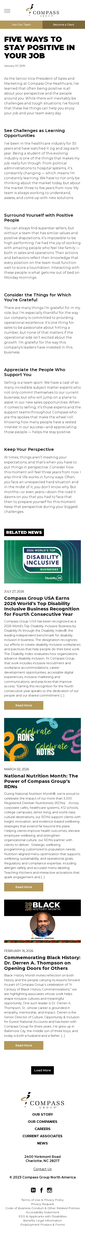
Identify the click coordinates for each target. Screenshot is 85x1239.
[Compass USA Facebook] (41, 1190)
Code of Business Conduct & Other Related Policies (42, 1208)
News (42, 1143)
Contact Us (42, 1169)
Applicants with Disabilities (48, 1216)
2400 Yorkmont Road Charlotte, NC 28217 (42, 1159)
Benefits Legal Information (42, 1220)
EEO (22, 1216)
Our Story (42, 1114)
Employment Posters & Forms (42, 1224)
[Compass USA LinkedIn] (33, 1190)
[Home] (42, 1100)
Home (42, 10)
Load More (42, 1070)
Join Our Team (21, 24)
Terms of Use (30, 1200)
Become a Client (63, 24)
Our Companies (42, 1122)
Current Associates (42, 1136)
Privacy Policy (54, 1200)
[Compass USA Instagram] (49, 1190)
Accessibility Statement (42, 1212)
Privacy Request (42, 1204)
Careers (43, 1129)
